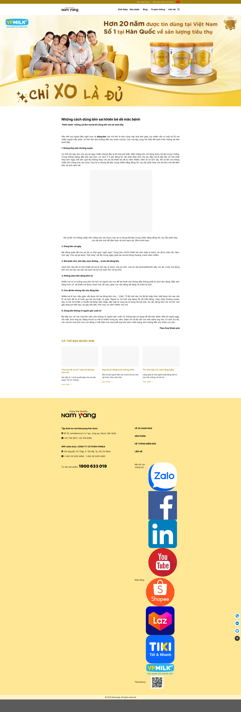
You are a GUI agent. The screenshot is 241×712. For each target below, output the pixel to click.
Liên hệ (172, 9)
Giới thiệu (123, 9)
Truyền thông (158, 9)
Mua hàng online (143, 2)
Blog (145, 9)
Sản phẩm (135, 9)
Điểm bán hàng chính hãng (163, 2)
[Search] (178, 9)
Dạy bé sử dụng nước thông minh (118, 369)
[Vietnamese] (177, 2)
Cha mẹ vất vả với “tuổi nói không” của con (78, 371)
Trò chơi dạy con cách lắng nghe (158, 369)
